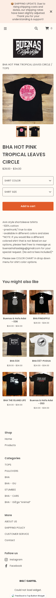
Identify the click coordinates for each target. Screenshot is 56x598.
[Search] (36, 29)
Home (8, 439)
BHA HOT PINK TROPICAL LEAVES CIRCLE (26, 64)
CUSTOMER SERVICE (17, 534)
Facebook (16, 566)
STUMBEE (10, 489)
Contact (10, 540)
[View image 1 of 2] (21, 131)
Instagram (16, 559)
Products (10, 445)
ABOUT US (11, 521)
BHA (7, 477)
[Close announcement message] (51, 11)
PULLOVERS (11, 471)
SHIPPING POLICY (15, 528)
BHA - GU (10, 483)
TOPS (5, 68)
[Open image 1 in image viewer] (28, 99)
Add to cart (28, 206)
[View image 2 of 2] (34, 131)
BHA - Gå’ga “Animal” (17, 502)
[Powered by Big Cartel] (28, 581)
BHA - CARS (12, 496)
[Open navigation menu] (5, 28)
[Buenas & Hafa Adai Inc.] (28, 48)
